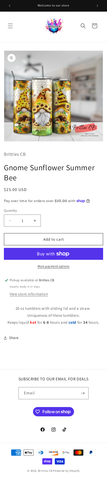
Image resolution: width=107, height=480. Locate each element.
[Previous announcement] (9, 5)
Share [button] (14, 337)
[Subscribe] (82, 393)
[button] (10, 26)
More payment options (54, 266)
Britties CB (45, 470)
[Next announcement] (97, 5)
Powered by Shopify (66, 470)
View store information (29, 294)
